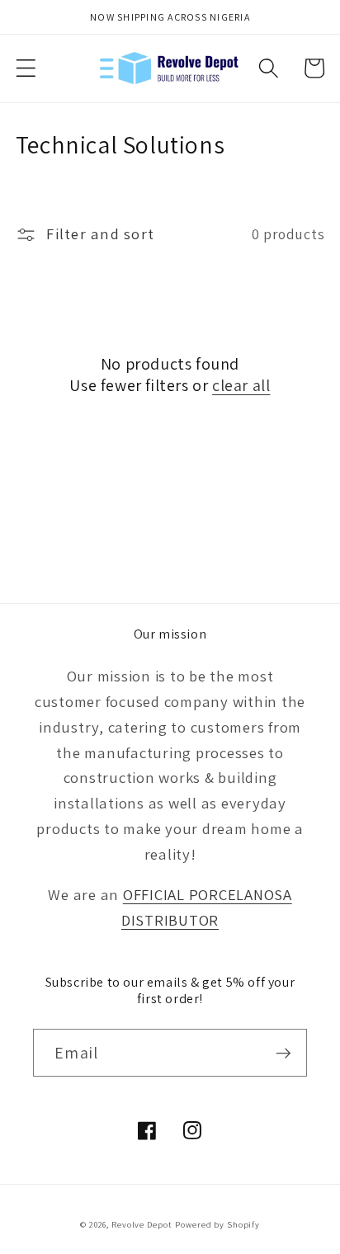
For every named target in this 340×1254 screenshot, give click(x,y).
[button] (26, 68)
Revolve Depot (141, 1224)
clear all (241, 385)
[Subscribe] (283, 1053)
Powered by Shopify (217, 1224)
